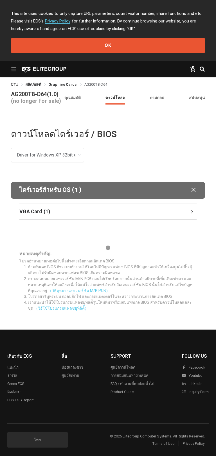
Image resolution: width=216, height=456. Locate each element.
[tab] (108, 211)
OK (108, 45)
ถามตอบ (157, 97)
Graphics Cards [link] (62, 84)
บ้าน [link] (15, 84)
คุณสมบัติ (72, 97)
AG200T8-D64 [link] (95, 84)
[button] (108, 190)
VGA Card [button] (34, 211)
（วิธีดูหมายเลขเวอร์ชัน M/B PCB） (79, 290)
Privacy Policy (57, 21)
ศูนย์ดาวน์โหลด (123, 367)
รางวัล (12, 375)
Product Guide (122, 392)
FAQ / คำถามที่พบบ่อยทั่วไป (132, 384)
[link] (33, 84)
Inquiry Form (198, 392)
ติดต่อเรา (14, 392)
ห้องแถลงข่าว (72, 367)
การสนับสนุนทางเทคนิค (129, 375)
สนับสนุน (197, 97)
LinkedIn (195, 384)
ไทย (37, 439)
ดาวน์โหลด (115, 97)
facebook (196, 367)
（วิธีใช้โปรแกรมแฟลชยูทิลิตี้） (61, 308)
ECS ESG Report (20, 400)
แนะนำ (13, 367)
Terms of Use (163, 443)
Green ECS (15, 384)
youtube (195, 375)
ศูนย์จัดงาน (70, 375)
